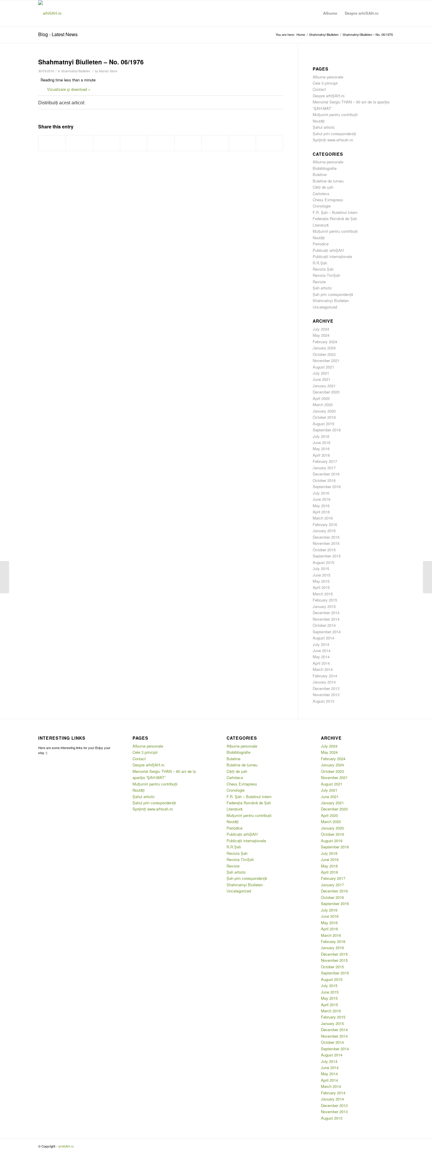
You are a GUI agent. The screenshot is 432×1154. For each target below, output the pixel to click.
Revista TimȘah (326, 275)
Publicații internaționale (332, 256)
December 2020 (326, 392)
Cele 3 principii (325, 83)
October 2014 (324, 625)
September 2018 (327, 430)
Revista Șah (323, 269)
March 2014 (323, 669)
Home (301, 34)
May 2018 (321, 448)
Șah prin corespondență (333, 294)
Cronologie (322, 206)
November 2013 (326, 694)
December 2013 (326, 688)
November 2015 (326, 543)
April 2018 (321, 455)
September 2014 (327, 631)
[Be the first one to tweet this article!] (122, 103)
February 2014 (325, 676)
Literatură (321, 225)
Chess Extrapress (328, 199)
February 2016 (325, 524)
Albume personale (328, 77)
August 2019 (323, 423)
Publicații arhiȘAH (328, 250)
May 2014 (321, 656)
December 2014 (326, 612)
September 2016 (327, 486)
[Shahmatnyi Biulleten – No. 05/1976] (4, 577)
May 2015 (321, 581)
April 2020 (321, 398)
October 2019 (324, 417)
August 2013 (323, 701)
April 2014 (321, 663)
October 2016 (324, 480)
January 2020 (324, 411)
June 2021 (321, 379)
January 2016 (324, 530)
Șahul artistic (324, 127)
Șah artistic (322, 288)
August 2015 (323, 562)
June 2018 (321, 442)
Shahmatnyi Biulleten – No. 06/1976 (91, 61)
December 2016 (326, 474)
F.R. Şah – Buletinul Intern (335, 212)
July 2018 (321, 436)
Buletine (319, 174)
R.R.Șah (320, 263)
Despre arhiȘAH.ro (328, 95)
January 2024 (324, 348)
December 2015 (326, 537)
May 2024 (321, 335)
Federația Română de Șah (335, 218)
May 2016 (321, 505)
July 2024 (321, 329)
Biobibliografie (324, 168)
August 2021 (323, 367)
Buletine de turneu (328, 181)
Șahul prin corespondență (334, 133)
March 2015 (323, 594)
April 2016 (321, 512)
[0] (97, 103)
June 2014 (321, 650)
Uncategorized (325, 307)
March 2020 (323, 404)
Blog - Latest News (58, 34)
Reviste (319, 281)
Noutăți (319, 121)
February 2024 (325, 341)
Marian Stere (108, 71)
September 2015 (327, 556)
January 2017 (324, 467)
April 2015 (321, 587)
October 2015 (324, 549)
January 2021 (324, 385)
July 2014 (321, 644)
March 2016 (323, 518)
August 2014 (323, 638)
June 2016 (321, 499)
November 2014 (326, 619)
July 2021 (321, 373)
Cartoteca (321, 193)
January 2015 (324, 606)
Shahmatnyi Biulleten (324, 34)
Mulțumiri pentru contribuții (335, 114)
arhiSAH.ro (66, 1146)
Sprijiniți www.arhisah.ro (333, 140)
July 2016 (321, 493)
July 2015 (321, 568)
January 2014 (324, 682)
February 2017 (325, 461)
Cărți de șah (323, 187)
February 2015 (325, 600)
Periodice (321, 244)
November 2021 (326, 360)
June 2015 (321, 575)
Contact (319, 89)
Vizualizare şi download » (68, 89)
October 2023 (324, 354)
